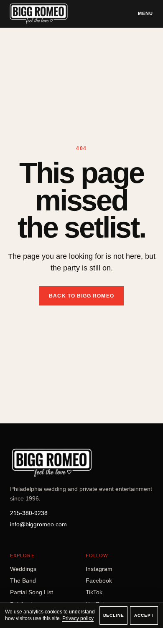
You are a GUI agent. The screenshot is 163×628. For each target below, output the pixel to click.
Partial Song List (31, 592)
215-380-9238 (29, 513)
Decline (113, 615)
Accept (144, 615)
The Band (23, 580)
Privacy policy (78, 618)
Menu (145, 13)
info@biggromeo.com (38, 524)
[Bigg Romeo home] (38, 13)
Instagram (99, 568)
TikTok (94, 592)
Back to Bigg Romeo (81, 296)
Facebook (99, 580)
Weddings (23, 568)
